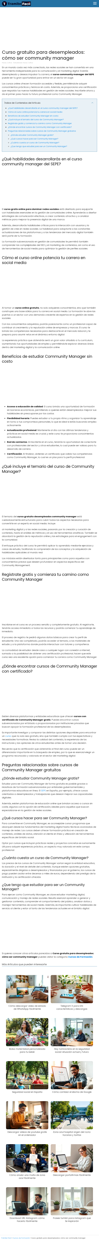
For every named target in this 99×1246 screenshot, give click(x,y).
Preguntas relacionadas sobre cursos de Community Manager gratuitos (42, 131)
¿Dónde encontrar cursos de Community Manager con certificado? (40, 127)
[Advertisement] (49, 27)
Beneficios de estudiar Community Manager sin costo (33, 115)
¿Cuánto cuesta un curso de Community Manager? (35, 142)
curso (8, 736)
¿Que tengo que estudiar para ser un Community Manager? (39, 146)
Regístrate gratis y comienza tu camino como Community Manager (40, 123)
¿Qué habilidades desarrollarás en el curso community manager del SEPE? (43, 108)
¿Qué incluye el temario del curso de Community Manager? (36, 119)
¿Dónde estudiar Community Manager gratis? (32, 135)
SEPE (43, 790)
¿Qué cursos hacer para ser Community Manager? (34, 138)
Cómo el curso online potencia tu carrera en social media (35, 112)
